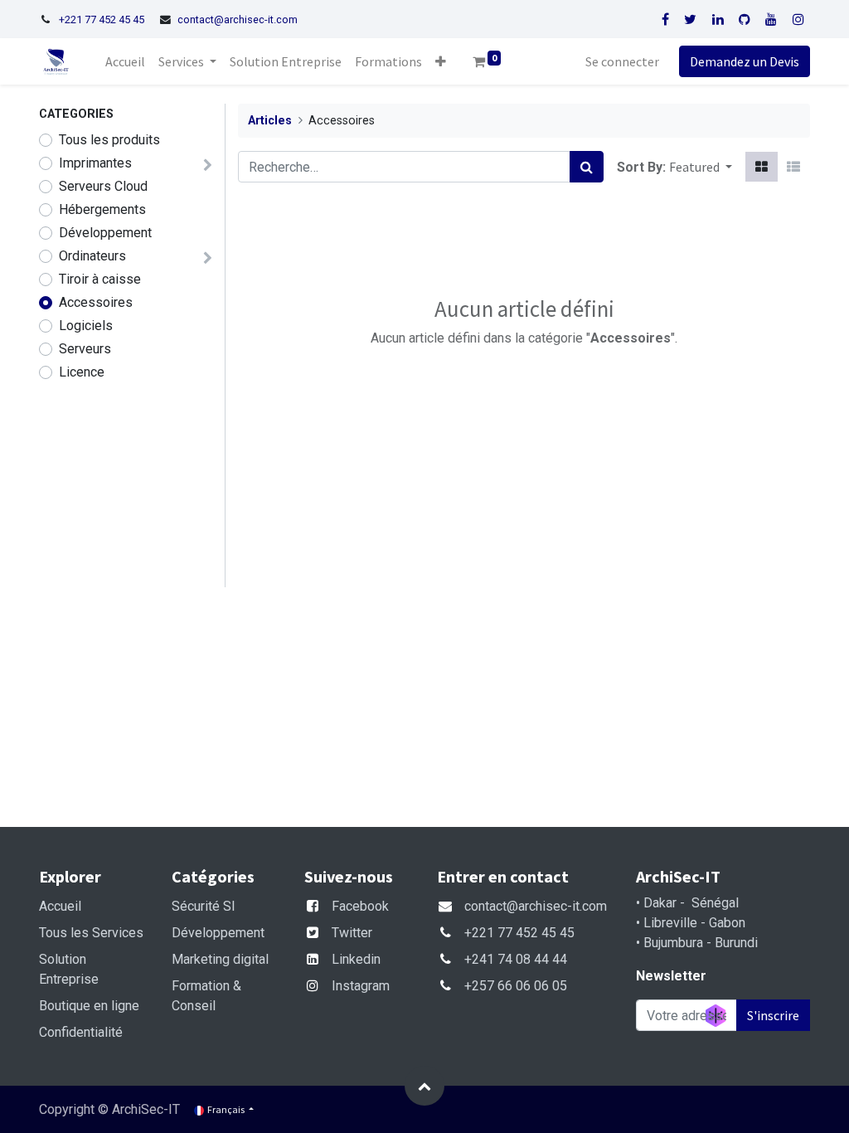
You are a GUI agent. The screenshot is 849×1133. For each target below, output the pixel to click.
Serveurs (85, 349)
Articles (270, 121)
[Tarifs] (761, 167)
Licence (81, 372)
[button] (441, 61)
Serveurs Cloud (103, 186)
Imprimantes (95, 163)
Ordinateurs (92, 256)
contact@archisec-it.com (237, 19)
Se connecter (622, 61)
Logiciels (86, 325)
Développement (105, 233)
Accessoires (96, 302)
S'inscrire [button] (773, 1015)
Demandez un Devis (744, 61)
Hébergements (102, 209)
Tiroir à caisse (100, 279)
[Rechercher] (587, 166)
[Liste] (793, 167)
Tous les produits (109, 140)
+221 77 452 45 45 (101, 19)
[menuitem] (125, 61)
